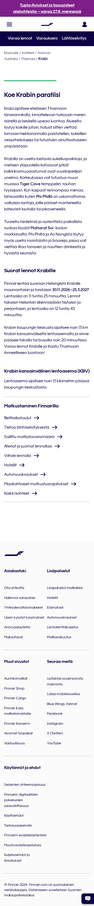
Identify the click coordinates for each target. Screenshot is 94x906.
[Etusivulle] (47, 24)
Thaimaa (28, 59)
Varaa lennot (20, 38)
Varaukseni (47, 38)
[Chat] (87, 898)
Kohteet (28, 53)
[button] (9, 24)
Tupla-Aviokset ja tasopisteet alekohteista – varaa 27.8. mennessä (47, 8)
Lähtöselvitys (74, 38)
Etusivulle (11, 53)
